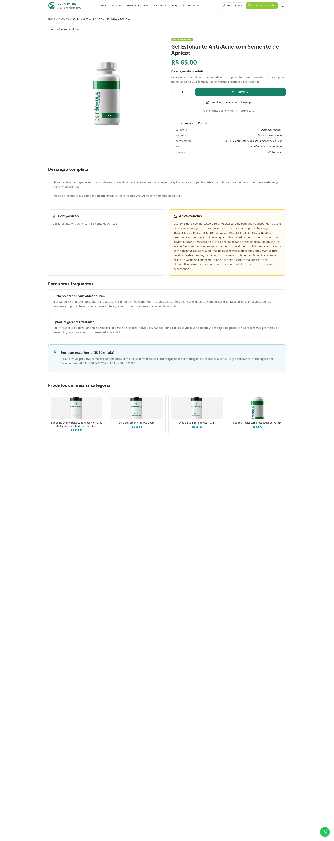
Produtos (117, 5)
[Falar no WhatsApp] (325, 832)
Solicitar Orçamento (138, 5)
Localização (160, 5)
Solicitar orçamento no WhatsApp (231, 102)
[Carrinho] (283, 5)
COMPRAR (243, 92)
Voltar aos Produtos (67, 29)
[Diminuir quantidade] (175, 92)
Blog (174, 5)
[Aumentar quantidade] (190, 92)
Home (104, 5)
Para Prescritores (191, 5)
